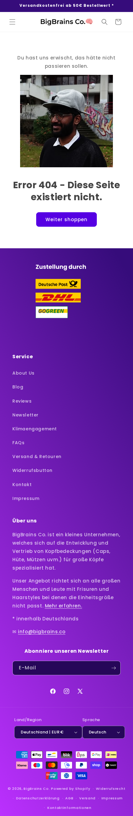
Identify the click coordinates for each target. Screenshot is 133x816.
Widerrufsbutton (32, 470)
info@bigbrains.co (41, 631)
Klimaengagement (34, 429)
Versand (87, 798)
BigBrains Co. (37, 788)
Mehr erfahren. (63, 606)
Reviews (22, 401)
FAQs (18, 443)
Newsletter (25, 415)
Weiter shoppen (66, 219)
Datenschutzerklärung (38, 798)
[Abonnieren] (113, 668)
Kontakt (22, 484)
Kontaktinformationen (69, 807)
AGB (69, 798)
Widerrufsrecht (110, 788)
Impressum (25, 498)
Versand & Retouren (37, 456)
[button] (12, 22)
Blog (17, 387)
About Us (23, 373)
